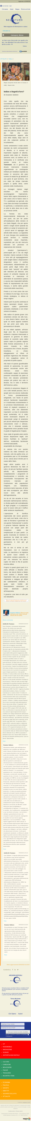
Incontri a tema (8, 1076)
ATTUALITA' (3, 59)
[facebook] (12, 969)
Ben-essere (7, 1067)
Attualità (6, 1096)
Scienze (6, 1052)
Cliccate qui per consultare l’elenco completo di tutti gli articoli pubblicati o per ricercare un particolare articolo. (15, 989)
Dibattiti (6, 1091)
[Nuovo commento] (8, 620)
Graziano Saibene (15, 612)
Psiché (5, 1070)
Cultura (6, 1062)
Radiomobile (7, 1047)
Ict (4, 1044)
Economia (6, 1082)
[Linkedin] (15, 969)
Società (6, 1088)
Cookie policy (11, 1111)
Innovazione (7, 1049)
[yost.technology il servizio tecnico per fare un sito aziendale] (27, 1120)
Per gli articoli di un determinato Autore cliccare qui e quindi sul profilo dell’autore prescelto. (15, 994)
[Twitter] (17, 969)
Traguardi (7, 1073)
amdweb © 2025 (26, 1102)
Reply (4, 741)
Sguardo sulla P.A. (10, 1093)
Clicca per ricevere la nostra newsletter (18, 1032)
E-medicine (7, 1064)
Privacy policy (19, 1111)
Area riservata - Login (7, 6)
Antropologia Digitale (11, 1055)
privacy (25, 1034)
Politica (10, 59)
